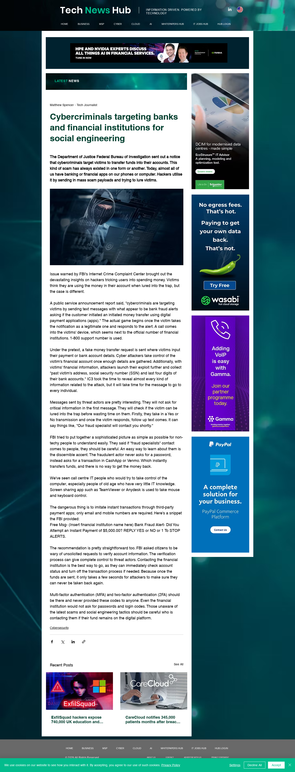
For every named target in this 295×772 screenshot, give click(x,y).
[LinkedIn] (229, 9)
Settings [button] (234, 765)
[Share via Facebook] (52, 642)
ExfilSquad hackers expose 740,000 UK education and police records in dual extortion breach (76, 719)
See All (178, 664)
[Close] (289, 765)
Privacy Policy (170, 765)
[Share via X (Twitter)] (62, 642)
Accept (276, 765)
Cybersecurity (59, 627)
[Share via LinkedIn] (73, 642)
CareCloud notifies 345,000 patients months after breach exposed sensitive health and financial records (152, 719)
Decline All (254, 765)
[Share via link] (84, 642)
